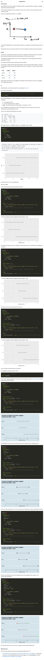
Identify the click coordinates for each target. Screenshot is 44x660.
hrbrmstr (26, 88)
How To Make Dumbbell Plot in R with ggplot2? (26, 653)
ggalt (18, 88)
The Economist (35, 378)
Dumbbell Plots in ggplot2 (8, 653)
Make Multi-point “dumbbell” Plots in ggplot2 (12, 656)
